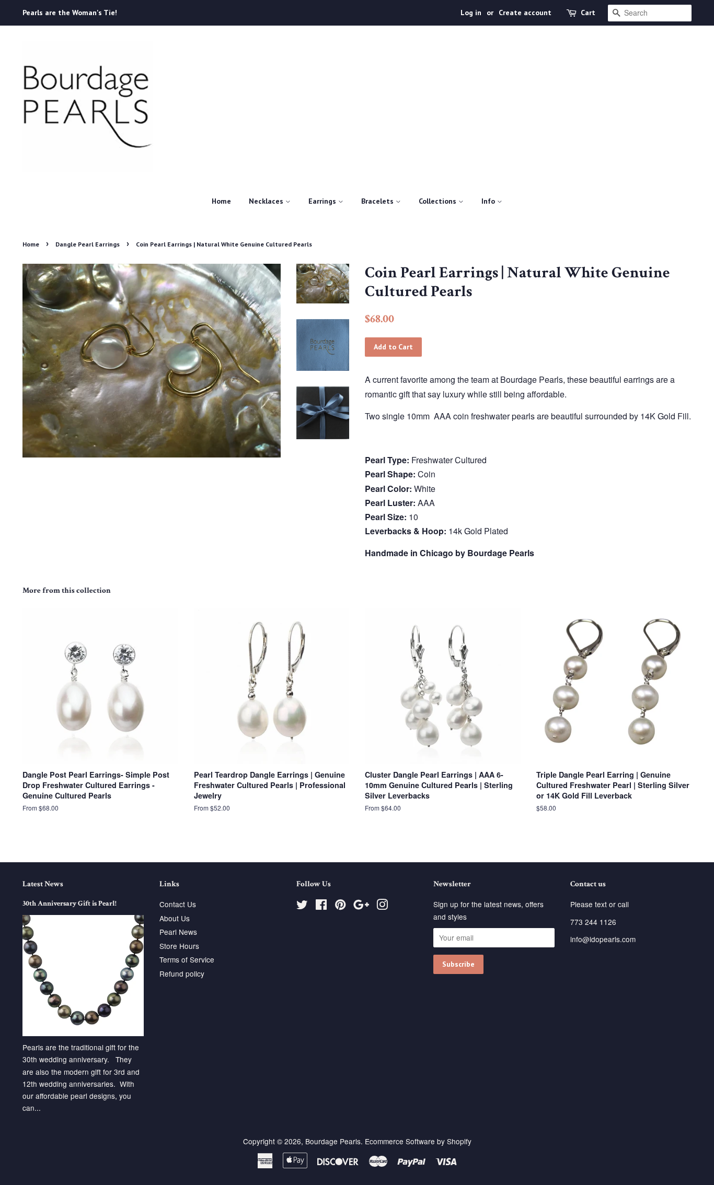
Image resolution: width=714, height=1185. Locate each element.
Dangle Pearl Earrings (87, 244)
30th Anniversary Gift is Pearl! (69, 903)
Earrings (323, 201)
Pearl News (178, 931)
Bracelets (378, 201)
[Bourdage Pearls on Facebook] (321, 906)
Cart (588, 12)
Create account (525, 12)
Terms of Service (186, 959)
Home (221, 201)
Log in (470, 12)
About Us (174, 918)
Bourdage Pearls (333, 1141)
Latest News (42, 884)
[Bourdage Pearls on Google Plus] (361, 906)
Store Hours (179, 946)
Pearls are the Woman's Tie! (69, 12)
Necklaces (267, 201)
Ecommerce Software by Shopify (418, 1141)
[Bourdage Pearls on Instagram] (382, 906)
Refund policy (181, 973)
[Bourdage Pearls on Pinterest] (340, 906)
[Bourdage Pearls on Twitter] (302, 906)
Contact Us (177, 904)
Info (489, 201)
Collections (438, 201)
